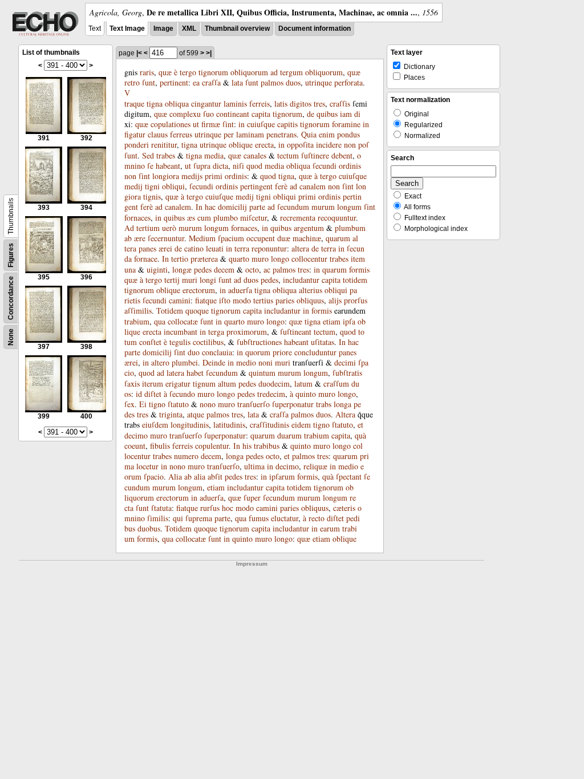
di (357, 113)
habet (195, 372)
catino (194, 248)
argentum (309, 227)
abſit (215, 476)
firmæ (210, 124)
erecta (264, 144)
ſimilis (157, 518)
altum (227, 383)
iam (346, 113)
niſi (238, 165)
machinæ (307, 238)
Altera (345, 414)
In (199, 206)
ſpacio (154, 476)
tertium (148, 227)
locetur (147, 466)
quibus (327, 113)
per (229, 134)
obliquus (310, 300)
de (310, 113)
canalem (312, 186)
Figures (11, 255)
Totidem (169, 310)
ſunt (148, 82)
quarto (239, 258)
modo (242, 300)
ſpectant (349, 476)
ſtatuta (161, 507)
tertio (179, 258)
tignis (152, 196)
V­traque (134, 97)
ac (266, 269)
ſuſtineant (295, 331)
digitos (300, 103)
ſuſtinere (315, 155)
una (130, 269)
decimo (136, 435)
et (360, 424)
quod (254, 165)
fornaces (137, 217)
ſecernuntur (166, 238)
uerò (169, 227)
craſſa (211, 82)
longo (280, 258)
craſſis (340, 103)
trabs (323, 404)
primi (213, 176)
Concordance (11, 298)
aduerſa (240, 290)
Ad (129, 227)
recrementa (297, 217)
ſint (228, 124)
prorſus (355, 300)
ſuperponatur (293, 404)
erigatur (177, 383)
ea (196, 82)
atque (195, 414)
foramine (346, 124)
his (247, 445)
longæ (182, 269)
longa (342, 404)
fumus (259, 518)
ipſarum (282, 476)
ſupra (201, 165)
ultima (254, 466)
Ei (143, 404)
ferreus (181, 134)
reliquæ (315, 466)
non (350, 144)
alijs (335, 300)
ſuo (208, 113)
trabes (165, 155)
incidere (329, 144)
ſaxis (132, 383)
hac (210, 206)
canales (255, 155)
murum (323, 206)
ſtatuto (178, 404)
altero (160, 362)
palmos (272, 82)
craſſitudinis (269, 424)
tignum (204, 383)
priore (282, 352)
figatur (134, 134)
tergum (291, 72)
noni (265, 362)
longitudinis (190, 424)
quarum (338, 238)
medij (133, 186)
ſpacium (231, 238)
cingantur (206, 103)
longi (208, 279)
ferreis (259, 103)
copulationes (170, 124)
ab (128, 238)
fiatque (206, 300)
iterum (152, 383)
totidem (355, 279)
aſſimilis (138, 310)
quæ (165, 72)
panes (147, 248)
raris (147, 72)
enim (327, 134)
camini (179, 300)
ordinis (350, 165)
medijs (191, 176)
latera (175, 372)
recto (317, 518)
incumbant (180, 331)
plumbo (225, 217)
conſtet (150, 341)
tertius (263, 300)
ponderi (136, 144)
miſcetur (253, 217)
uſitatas (322, 341)
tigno (157, 404)
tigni (152, 186)
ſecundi (324, 165)
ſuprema (198, 518)
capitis (287, 124)
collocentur (309, 258)
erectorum (198, 290)
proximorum (246, 331)
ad (274, 72)
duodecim (274, 383)
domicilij (232, 206)
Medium (202, 238)
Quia (309, 134)
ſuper (252, 497)
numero (186, 456)
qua (159, 321)
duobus (148, 528)
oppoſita (300, 144)
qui (178, 518)
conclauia (217, 352)
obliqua (177, 103)
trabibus (266, 445)
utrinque (318, 82)
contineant (232, 113)
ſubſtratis (347, 372)
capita (261, 113)
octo (252, 269)
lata (237, 82)
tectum (288, 155)
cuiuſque (261, 124)
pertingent (256, 186)
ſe (150, 165)
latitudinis (229, 424)
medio (246, 362)
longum (349, 206)
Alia (175, 476)
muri (189, 279)
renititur (164, 144)
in (241, 124)
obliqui (173, 186)
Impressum (251, 564)
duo (194, 352)
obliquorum (249, 72)
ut (196, 124)
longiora (165, 176)
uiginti (157, 269)
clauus (158, 134)
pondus (348, 134)
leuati (215, 248)
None (11, 337)
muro (260, 258)
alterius (310, 290)
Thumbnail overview (237, 29)
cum (204, 217)
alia (199, 476)
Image (163, 29)
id (139, 393)
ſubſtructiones (259, 341)
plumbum (350, 227)
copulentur (212, 445)
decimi (345, 362)
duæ (283, 238)
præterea (204, 258)
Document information (314, 29)
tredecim (271, 393)
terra (241, 248)
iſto (224, 300)
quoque (197, 310)
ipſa (349, 321)
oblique (241, 144)
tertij (172, 279)
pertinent (174, 82)
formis (359, 269)
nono (208, 404)
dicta (220, 165)
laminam (250, 134)
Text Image (127, 29)
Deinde (213, 362)
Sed (148, 155)
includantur (301, 279)
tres (319, 103)
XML (189, 29)
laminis (235, 103)
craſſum (336, 383)
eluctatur (284, 518)
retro (132, 82)
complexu (185, 113)
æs (191, 217)
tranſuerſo (253, 404)
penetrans (281, 134)
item (358, 258)
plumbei (185, 362)
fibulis (160, 445)
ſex (129, 404)
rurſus (210, 507)
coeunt (134, 445)
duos (293, 82)
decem (224, 269)
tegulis (179, 341)
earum (330, 528)
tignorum (213, 72)
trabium (136, 321)
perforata (348, 82)
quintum (262, 372)
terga (216, 331)
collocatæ (183, 321)
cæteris (344, 507)
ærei (165, 248)
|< (139, 53)
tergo (188, 72)
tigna (155, 103)
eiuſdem (155, 424)
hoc (227, 507)
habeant (168, 165)
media (214, 155)
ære (139, 238)
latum (303, 383)
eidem (301, 424)
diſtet (152, 393)
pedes (203, 269)
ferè (281, 186)
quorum (257, 352)
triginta (170, 414)
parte (257, 206)
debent (341, 155)
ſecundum (293, 206)
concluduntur (315, 352)
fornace (145, 258)
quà (360, 435)
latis (280, 103)
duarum (289, 435)
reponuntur (269, 248)
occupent (260, 238)
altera (300, 248)
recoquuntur (337, 217)
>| (209, 53)
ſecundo (182, 393)
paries (284, 300)
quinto (305, 393)
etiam (331, 321)
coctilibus (208, 341)
